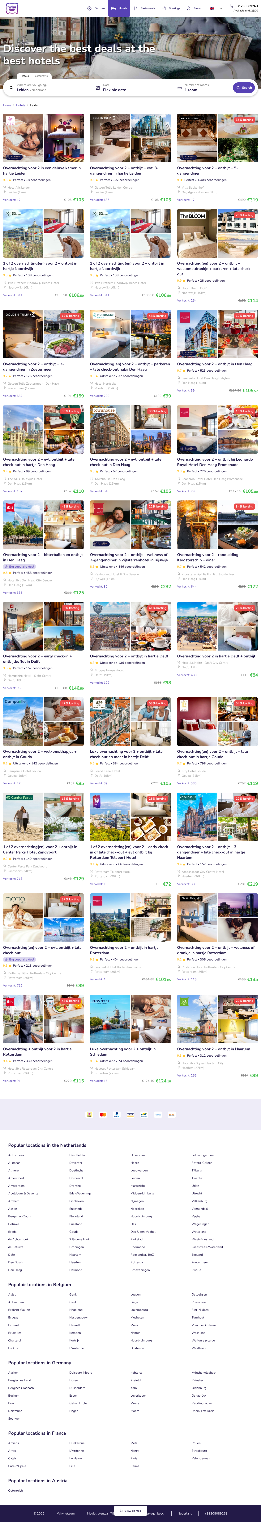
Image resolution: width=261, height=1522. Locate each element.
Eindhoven (76, 1201)
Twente (197, 1178)
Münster (197, 1380)
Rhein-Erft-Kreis (203, 1411)
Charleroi (14, 1340)
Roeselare (199, 1302)
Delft (11, 1255)
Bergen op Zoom (19, 1216)
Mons (134, 1325)
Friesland (75, 1224)
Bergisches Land (19, 1380)
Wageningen (200, 1224)
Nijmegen (137, 1201)
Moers (134, 1403)
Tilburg (197, 1170)
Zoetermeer (200, 1262)
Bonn (11, 1403)
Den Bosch (15, 1262)
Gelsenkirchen (79, 1403)
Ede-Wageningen (81, 1193)
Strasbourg (199, 1451)
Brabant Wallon (19, 1310)
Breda (12, 1232)
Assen (12, 1209)
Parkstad (136, 1239)
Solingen (14, 1419)
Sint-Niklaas (200, 1310)
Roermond (137, 1247)
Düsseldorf (77, 1388)
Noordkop (137, 1209)
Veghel (196, 1216)
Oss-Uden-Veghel (143, 1232)
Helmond (75, 1270)
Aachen (13, 1373)
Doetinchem (77, 1170)
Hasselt (74, 1325)
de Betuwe (15, 1247)
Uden (195, 1186)
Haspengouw (78, 1317)
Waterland (199, 1232)
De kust (13, 1348)
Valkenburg (199, 1201)
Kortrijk (74, 1340)
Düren (73, 1380)
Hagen (73, 1411)
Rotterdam (137, 1262)
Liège (134, 1302)
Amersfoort (16, 1178)
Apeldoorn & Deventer (24, 1193)
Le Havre (75, 1458)
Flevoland (76, 1216)
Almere (13, 1170)
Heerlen (75, 1262)
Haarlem (75, 1255)
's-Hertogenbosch (204, 1155)
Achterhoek (16, 1155)
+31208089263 (216, 1513)
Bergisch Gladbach (21, 1388)
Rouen (196, 1443)
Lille (72, 1466)
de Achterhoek (18, 1239)
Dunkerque (77, 1443)
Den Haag (15, 1270)
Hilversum (137, 1155)
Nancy (134, 1451)
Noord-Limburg (141, 1216)
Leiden (135, 1178)
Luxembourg (139, 1310)
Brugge (13, 1317)
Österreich (15, 1490)
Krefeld (135, 1380)
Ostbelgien (199, 1294)
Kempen (75, 1333)
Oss (133, 1224)
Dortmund (15, 1411)
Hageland (76, 1310)
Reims (134, 1466)
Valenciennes (201, 1458)
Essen (73, 1396)
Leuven (135, 1294)
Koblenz (136, 1373)
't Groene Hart (79, 1239)
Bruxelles (15, 1333)
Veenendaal (200, 1209)
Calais (12, 1458)
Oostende (137, 1348)
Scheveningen (140, 1270)
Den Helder (77, 1155)
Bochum (13, 1396)
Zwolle (196, 1270)
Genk (73, 1294)
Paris (133, 1458)
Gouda (73, 1232)
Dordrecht (76, 1178)
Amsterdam (16, 1186)
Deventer (75, 1163)
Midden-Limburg (142, 1193)
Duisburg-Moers (80, 1373)
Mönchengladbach (204, 1373)
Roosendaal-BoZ (142, 1255)
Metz (133, 1443)
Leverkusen (138, 1396)
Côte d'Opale (17, 1466)
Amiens (13, 1443)
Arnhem (13, 1201)
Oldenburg (199, 1388)
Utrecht (197, 1193)
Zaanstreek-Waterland (207, 1247)
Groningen (76, 1247)
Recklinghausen (202, 1403)
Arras (12, 1451)
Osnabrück (199, 1396)
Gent (72, 1302)
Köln (133, 1388)
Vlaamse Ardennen (205, 1325)
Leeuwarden (139, 1170)
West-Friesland (202, 1239)
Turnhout (198, 1317)
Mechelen (137, 1317)
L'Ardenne (76, 1348)
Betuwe (13, 1224)
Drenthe (75, 1186)
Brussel (13, 1325)
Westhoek (199, 1348)
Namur (135, 1333)
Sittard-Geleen (202, 1163)
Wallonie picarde (203, 1340)
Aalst (12, 1294)
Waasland (198, 1333)
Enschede (76, 1209)
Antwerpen (16, 1302)
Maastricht (137, 1186)
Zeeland (197, 1255)
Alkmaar (14, 1163)
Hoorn (134, 1163)
